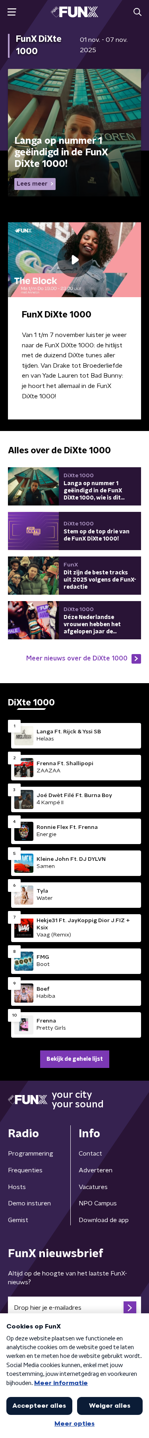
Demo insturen (29, 1203)
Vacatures (93, 1187)
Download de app (104, 1220)
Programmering (30, 1153)
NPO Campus (98, 1203)
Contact (90, 1153)
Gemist (18, 1220)
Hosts (17, 1187)
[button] (11, 12)
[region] (74, 259)
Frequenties (25, 1170)
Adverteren (95, 1170)
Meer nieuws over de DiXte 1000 (77, 658)
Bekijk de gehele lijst (74, 1059)
